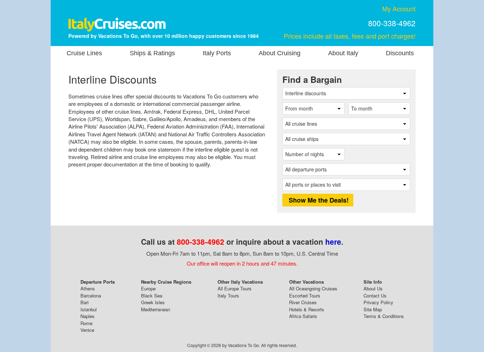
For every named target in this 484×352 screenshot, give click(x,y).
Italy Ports (217, 53)
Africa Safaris (303, 316)
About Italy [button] (343, 53)
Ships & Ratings (152, 53)
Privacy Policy (378, 302)
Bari (84, 302)
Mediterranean (155, 309)
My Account (399, 8)
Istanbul (88, 309)
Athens (87, 288)
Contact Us (375, 295)
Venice (87, 330)
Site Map (373, 309)
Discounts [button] (400, 53)
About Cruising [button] (279, 53)
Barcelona (90, 295)
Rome (86, 323)
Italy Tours (228, 295)
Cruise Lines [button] (84, 53)
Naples (87, 316)
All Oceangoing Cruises (313, 288)
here (333, 241)
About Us (373, 288)
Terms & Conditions (384, 316)
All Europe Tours (235, 288)
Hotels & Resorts (306, 309)
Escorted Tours (304, 295)
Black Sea (151, 295)
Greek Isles (153, 302)
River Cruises (303, 302)
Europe (148, 288)
